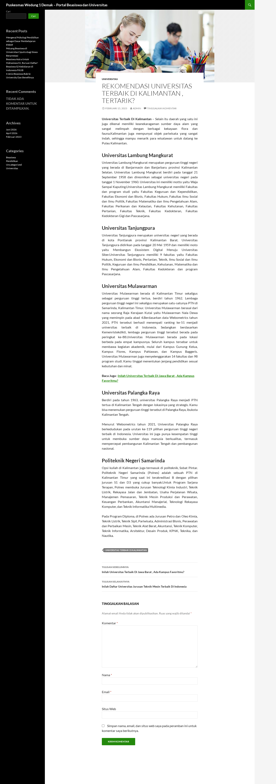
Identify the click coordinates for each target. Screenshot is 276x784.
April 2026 (11, 133)
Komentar (110, 623)
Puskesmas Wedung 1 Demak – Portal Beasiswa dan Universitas (56, 5)
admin (137, 108)
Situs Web (109, 709)
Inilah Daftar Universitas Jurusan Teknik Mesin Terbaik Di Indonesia (144, 584)
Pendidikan (12, 161)
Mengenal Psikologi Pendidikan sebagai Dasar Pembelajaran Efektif (22, 41)
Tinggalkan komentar (162, 108)
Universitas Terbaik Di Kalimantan (126, 550)
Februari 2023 (13, 136)
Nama (107, 675)
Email (106, 692)
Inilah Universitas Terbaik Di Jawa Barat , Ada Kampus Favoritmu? (143, 570)
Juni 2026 (11, 129)
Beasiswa (11, 157)
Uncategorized (14, 164)
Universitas (110, 79)
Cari (8, 11)
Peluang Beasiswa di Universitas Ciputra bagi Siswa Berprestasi (22, 52)
